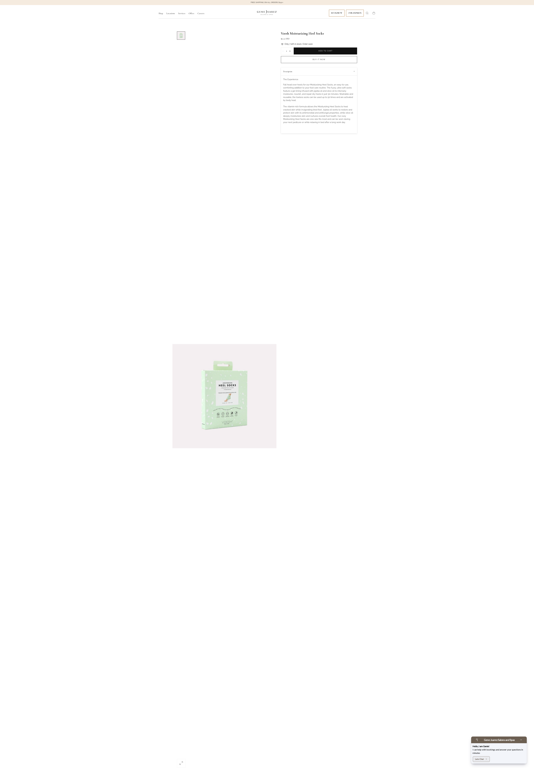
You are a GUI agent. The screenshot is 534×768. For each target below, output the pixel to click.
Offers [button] (191, 13)
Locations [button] (170, 13)
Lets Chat (479, 759)
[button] (367, 13)
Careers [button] (200, 13)
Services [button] (181, 13)
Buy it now (319, 59)
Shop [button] (161, 13)
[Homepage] (267, 13)
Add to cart (325, 51)
